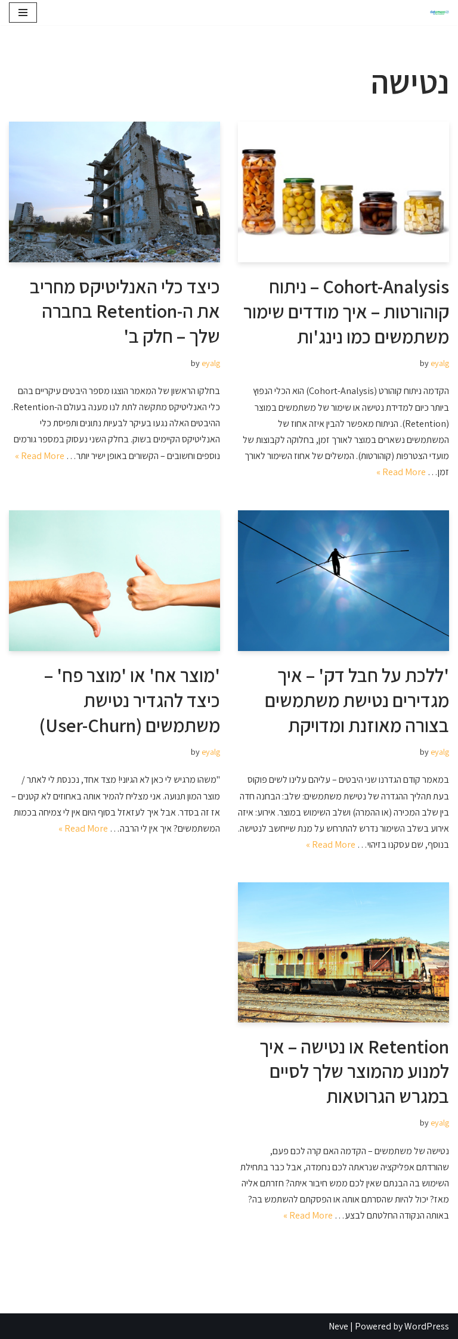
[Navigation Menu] (23, 12)
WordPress (426, 1326)
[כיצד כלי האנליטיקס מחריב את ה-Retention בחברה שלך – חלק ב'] (114, 192)
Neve (338, 1326)
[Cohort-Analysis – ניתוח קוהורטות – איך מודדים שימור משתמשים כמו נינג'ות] (343, 192)
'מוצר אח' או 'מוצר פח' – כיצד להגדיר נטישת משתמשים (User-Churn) (129, 699)
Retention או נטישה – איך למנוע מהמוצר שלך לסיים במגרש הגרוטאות (354, 1071)
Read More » (401, 472)
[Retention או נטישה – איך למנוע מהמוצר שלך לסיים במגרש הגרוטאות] (343, 952)
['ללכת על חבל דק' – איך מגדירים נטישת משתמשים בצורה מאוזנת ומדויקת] (343, 581)
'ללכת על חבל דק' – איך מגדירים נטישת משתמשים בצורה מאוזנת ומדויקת (357, 699)
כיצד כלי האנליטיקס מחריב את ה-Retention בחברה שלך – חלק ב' (125, 311)
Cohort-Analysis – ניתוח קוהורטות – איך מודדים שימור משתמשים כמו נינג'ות (346, 311)
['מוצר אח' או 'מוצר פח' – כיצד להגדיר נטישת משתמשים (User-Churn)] (114, 581)
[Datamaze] (436, 12)
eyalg (440, 362)
